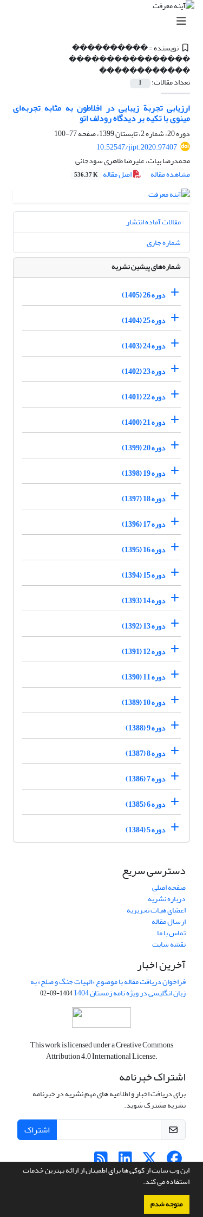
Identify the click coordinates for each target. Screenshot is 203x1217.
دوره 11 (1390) (144, 677)
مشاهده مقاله (170, 174)
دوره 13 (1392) (144, 626)
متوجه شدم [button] (166, 1203)
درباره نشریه (167, 898)
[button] (140, 1182)
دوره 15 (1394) (144, 575)
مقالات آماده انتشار (153, 222)
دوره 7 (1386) (146, 779)
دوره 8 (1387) (146, 753)
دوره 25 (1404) (144, 320)
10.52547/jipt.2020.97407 (136, 147)
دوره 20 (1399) (144, 448)
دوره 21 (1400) (144, 422)
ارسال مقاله (169, 921)
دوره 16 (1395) (144, 549)
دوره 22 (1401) (144, 397)
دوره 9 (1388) (146, 728)
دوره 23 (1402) (144, 371)
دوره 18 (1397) (144, 498)
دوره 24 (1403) (144, 346)
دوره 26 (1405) (144, 295)
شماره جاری (164, 242)
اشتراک (37, 1130)
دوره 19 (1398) (144, 473)
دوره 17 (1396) (144, 524)
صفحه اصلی (169, 887)
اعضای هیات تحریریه (156, 910)
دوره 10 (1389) (144, 702)
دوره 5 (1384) (146, 830)
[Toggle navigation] (104, 21)
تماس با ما (171, 932)
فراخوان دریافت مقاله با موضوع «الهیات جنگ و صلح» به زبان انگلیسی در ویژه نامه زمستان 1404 (108, 987)
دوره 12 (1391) (144, 651)
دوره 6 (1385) (146, 804)
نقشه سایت (169, 944)
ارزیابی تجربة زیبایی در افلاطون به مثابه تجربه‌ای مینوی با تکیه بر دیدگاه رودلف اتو (101, 113)
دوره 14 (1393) (144, 600)
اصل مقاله (103, 174)
